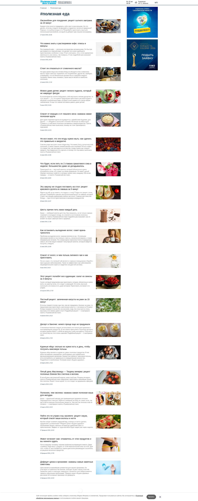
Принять (151, 497)
